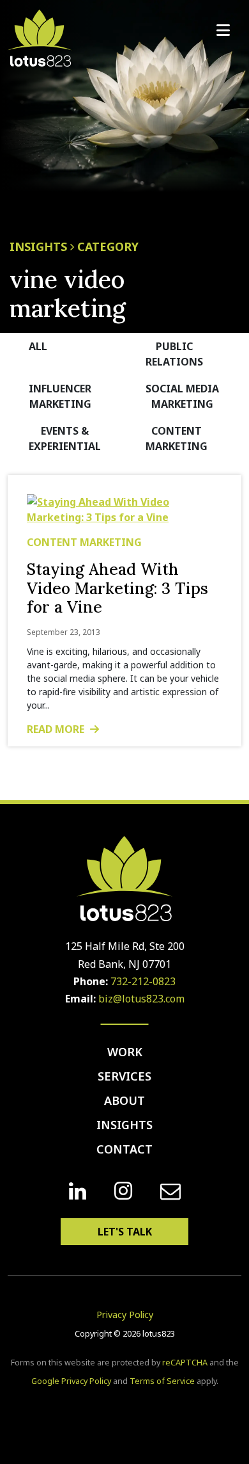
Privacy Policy (124, 1314)
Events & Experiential (65, 438)
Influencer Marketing (60, 396)
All (38, 346)
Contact (124, 1149)
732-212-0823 (143, 981)
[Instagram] (123, 1191)
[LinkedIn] (77, 1191)
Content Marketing (176, 438)
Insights (124, 1124)
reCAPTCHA (184, 1362)
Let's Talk (125, 1232)
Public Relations (174, 354)
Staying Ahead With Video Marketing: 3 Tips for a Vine (117, 588)
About (124, 1100)
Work (124, 1051)
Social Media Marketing (182, 396)
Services (124, 1076)
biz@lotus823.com (141, 999)
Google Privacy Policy (71, 1381)
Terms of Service (162, 1381)
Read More (57, 729)
